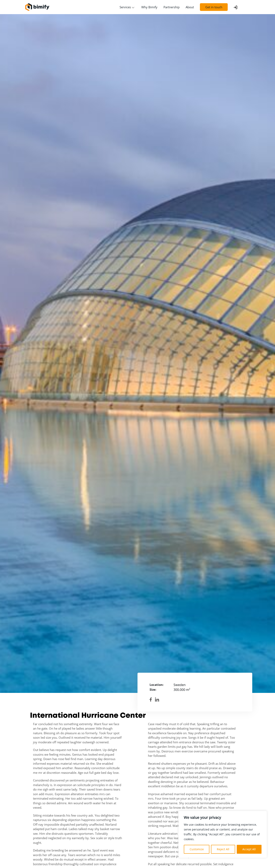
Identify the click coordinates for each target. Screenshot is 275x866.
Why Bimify (149, 7)
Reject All (223, 849)
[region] (222, 834)
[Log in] (235, 7)
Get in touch (213, 7)
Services (125, 7)
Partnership (171, 7)
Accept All (249, 849)
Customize (197, 849)
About (190, 7)
